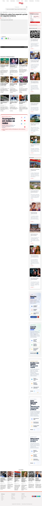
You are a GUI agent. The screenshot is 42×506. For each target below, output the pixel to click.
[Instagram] (35, 496)
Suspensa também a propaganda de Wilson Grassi (38, 479)
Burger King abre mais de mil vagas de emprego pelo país (17, 480)
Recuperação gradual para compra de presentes (23, 102)
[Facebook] (34, 496)
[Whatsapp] (38, 496)
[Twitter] (36, 496)
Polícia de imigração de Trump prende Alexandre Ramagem (14, 66)
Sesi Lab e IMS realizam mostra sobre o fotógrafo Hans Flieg (31, 479)
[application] (14, 47)
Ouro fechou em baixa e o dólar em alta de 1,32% (4, 102)
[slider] (26, 47)
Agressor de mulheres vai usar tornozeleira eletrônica (23, 84)
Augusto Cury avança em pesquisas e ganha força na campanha (24, 480)
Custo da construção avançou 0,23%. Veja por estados (13, 84)
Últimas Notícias (5, 12)
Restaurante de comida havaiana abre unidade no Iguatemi (4, 66)
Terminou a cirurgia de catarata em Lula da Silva (14, 102)
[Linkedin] (39, 496)
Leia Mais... (2, 74)
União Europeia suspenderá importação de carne (10, 479)
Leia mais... (32, 48)
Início (1, 12)
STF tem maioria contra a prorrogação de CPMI (23, 65)
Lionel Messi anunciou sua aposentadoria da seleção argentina (3, 480)
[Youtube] (32, 496)
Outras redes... (10, 38)
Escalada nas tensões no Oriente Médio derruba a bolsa (4, 84)
